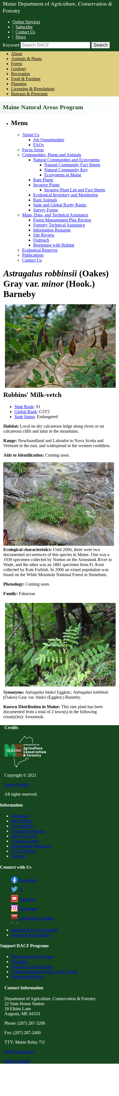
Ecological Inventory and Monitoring (65, 195)
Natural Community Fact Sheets (72, 164)
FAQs (38, 144)
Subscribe (24, 27)
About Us (30, 134)
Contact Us (25, 32)
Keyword (11, 45)
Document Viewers (28, 831)
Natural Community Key (66, 169)
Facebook (28, 880)
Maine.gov (20, 816)
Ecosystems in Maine (62, 174)
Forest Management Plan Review (62, 220)
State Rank (23, 406)
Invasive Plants (46, 184)
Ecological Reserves (40, 250)
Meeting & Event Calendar (34, 929)
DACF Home (23, 851)
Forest (16, 63)
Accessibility (22, 826)
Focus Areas (33, 149)
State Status (24, 416)
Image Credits (16, 784)
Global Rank (25, 411)
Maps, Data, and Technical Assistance (55, 215)
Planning (19, 83)
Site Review (44, 235)
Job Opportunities (48, 139)
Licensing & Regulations (33, 88)
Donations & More (27, 976)
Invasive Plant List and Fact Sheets (74, 189)
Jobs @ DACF (24, 836)
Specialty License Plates (32, 966)
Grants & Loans (25, 841)
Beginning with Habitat (53, 245)
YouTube (27, 899)
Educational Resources (31, 846)
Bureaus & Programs (29, 93)
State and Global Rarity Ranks (59, 205)
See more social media (30, 934)
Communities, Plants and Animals (51, 154)
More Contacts (17, 1061)
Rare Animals (45, 200)
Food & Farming (25, 78)
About (16, 53)
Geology (18, 68)
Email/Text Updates (36, 918)
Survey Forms (45, 210)
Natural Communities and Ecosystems (66, 159)
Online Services (26, 22)
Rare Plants (43, 179)
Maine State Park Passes (32, 956)
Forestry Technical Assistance (59, 225)
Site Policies (21, 821)
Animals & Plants (26, 58)
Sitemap (18, 856)
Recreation (20, 73)
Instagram (28, 908)
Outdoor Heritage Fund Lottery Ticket (44, 971)
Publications (32, 255)
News (20, 37)
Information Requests (52, 230)
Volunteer (19, 961)
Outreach (41, 240)
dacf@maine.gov (19, 1051)
